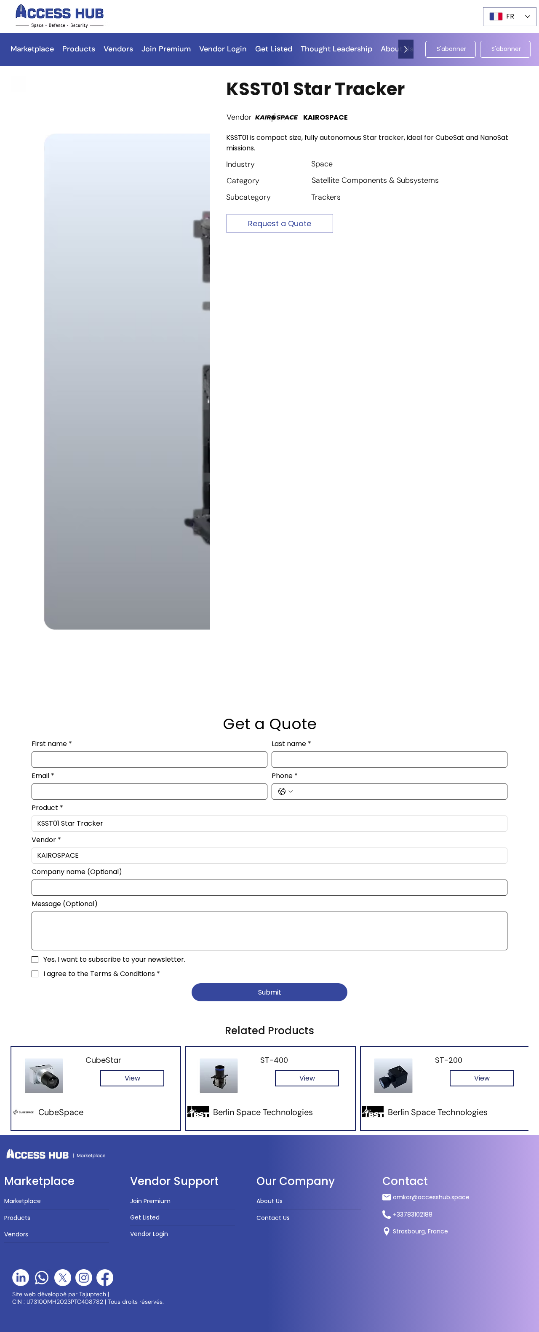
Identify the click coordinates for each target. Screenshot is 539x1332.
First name (52, 333)
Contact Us (273, 807)
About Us (269, 790)
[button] (336, 49)
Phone (285, 365)
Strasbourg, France (420, 821)
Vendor (46, 429)
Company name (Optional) (77, 461)
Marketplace (22, 790)
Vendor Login (149, 823)
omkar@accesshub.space (431, 787)
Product (47, 397)
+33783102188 (412, 804)
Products (17, 807)
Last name (291, 333)
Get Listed (145, 807)
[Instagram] (83, 867)
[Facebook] (104, 867)
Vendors (16, 823)
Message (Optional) (65, 493)
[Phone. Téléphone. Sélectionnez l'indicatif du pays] (285, 381)
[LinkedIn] (20, 867)
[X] (62, 867)
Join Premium (150, 790)
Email (43, 365)
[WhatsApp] (41, 867)
